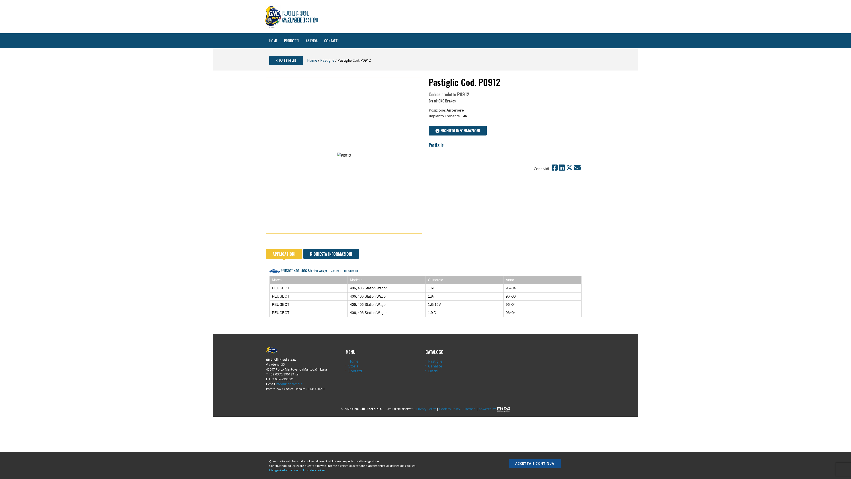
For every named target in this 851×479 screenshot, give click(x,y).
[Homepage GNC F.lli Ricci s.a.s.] (291, 16)
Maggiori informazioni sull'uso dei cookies (297, 470)
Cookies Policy (449, 409)
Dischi (433, 371)
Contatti (355, 371)
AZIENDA (312, 40)
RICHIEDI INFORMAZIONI (459, 130)
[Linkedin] (562, 167)
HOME (273, 40)
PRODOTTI (291, 40)
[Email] (577, 167)
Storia (353, 366)
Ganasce (435, 366)
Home (312, 60)
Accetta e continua (534, 463)
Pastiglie (287, 60)
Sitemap (469, 409)
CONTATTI (331, 40)
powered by (487, 409)
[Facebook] (555, 167)
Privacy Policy (426, 409)
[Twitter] (569, 167)
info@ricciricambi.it (289, 384)
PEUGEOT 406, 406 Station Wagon (319, 270)
